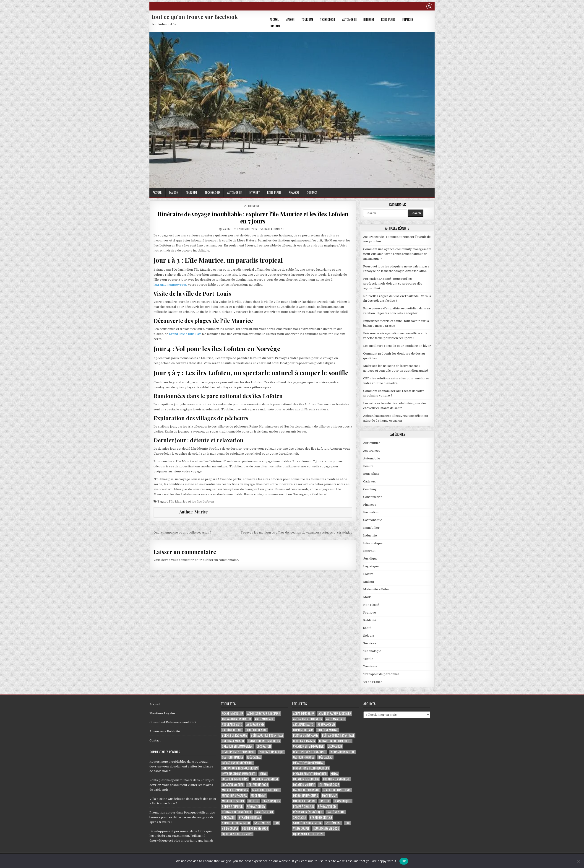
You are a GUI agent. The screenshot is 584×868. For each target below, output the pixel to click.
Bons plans (388, 19)
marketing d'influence (266, 790)
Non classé (371, 604)
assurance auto (232, 724)
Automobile (349, 19)
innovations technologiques (240, 768)
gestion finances (232, 757)
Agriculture (371, 443)
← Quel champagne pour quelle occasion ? (180, 532)
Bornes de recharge (234, 735)
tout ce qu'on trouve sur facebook (195, 16)
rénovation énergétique (236, 812)
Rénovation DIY (256, 806)
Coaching (370, 489)
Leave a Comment (274, 229)
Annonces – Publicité (164, 731)
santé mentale (264, 812)
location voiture (232, 784)
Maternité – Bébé (376, 589)
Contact (275, 26)
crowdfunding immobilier (264, 741)
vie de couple (230, 828)
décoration (264, 746)
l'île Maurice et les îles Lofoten (191, 501)
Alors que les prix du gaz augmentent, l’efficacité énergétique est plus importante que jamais (181, 835)
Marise (227, 229)
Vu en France (372, 682)
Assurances (371, 450)
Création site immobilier (237, 746)
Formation (370, 512)
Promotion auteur (162, 812)
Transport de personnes (381, 674)
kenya (263, 774)
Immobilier (371, 527)
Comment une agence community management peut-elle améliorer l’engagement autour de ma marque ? (397, 253)
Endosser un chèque (271, 752)
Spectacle (228, 817)
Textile (368, 659)
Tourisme (307, 19)
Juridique (370, 558)
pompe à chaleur (232, 806)
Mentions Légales (162, 713)
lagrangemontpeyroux (170, 284)
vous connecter (182, 560)
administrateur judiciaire (263, 713)
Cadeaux (369, 481)
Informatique (373, 543)
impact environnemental (237, 763)
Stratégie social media (236, 823)
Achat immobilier (232, 713)
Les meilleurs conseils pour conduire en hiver (397, 345)
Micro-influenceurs (234, 795)
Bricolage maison (233, 741)
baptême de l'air (232, 730)
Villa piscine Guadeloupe (167, 799)
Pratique (369, 612)
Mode (367, 597)
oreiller (253, 801)
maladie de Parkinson (235, 790)
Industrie (370, 535)
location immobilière (235, 779)
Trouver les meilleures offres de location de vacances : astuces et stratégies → (298, 532)
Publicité (369, 620)
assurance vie (255, 724)
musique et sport (233, 801)
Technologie (327, 19)
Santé (367, 628)
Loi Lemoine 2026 (258, 784)
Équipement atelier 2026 (237, 834)
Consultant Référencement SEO (172, 722)
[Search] (429, 6)
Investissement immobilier (239, 774)
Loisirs (368, 574)
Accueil (274, 19)
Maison (290, 19)
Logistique (371, 566)
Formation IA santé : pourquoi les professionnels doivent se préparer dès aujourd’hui (392, 283)
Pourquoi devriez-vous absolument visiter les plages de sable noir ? (181, 766)
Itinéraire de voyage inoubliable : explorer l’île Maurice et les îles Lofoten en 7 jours (253, 217)
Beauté (368, 466)
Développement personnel (169, 831)
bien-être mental (256, 730)
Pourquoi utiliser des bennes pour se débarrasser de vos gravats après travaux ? (182, 817)
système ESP (262, 823)
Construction (372, 497)
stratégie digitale (250, 817)
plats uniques (271, 801)
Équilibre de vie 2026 (255, 828)
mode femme (258, 795)
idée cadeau (254, 757)
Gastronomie (372, 520)
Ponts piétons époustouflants (170, 780)
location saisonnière (265, 779)
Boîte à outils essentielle (267, 735)
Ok (404, 861)
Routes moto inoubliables (167, 761)
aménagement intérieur (236, 719)
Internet (368, 19)
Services (369, 643)
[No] (578, 861)
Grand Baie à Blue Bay (185, 334)
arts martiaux (264, 719)
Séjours (369, 635)
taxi (276, 823)
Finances (407, 19)
